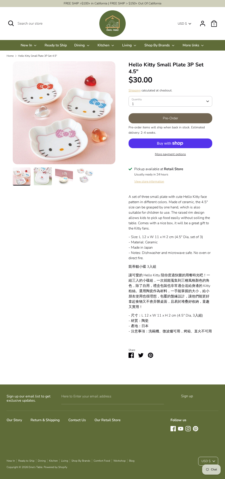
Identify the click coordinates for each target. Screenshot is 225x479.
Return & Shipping (45, 420)
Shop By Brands (157, 45)
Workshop (119, 461)
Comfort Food (102, 461)
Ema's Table (35, 467)
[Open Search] (11, 23)
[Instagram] (188, 428)
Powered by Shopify (55, 467)
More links (191, 45)
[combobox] (170, 101)
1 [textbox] (133, 104)
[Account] (202, 21)
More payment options (170, 154)
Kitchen (104, 45)
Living (127, 45)
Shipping (135, 90)
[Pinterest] (195, 428)
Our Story (14, 420)
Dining (80, 45)
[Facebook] (173, 428)
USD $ (182, 24)
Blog (131, 461)
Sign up (187, 396)
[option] (64, 114)
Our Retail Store (107, 420)
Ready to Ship (56, 45)
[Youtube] (180, 428)
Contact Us (77, 420)
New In (27, 45)
